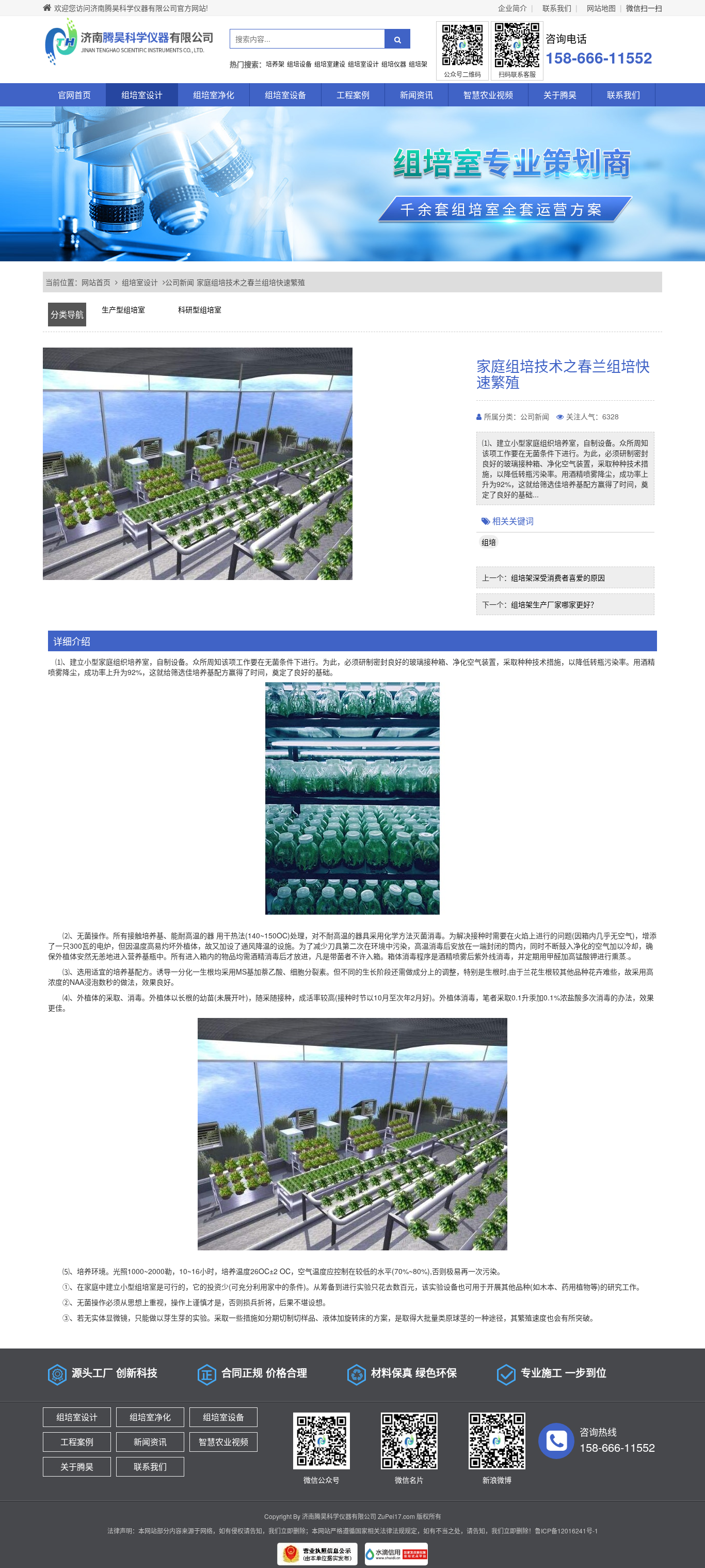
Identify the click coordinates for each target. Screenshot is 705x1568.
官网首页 (74, 95)
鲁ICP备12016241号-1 (566, 1530)
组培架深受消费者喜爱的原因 (558, 577)
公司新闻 (179, 282)
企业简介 (512, 8)
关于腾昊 (559, 95)
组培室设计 (142, 95)
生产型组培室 (123, 309)
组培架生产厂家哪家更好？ (554, 604)
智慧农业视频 (488, 95)
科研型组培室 (199, 309)
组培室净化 (213, 95)
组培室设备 (285, 95)
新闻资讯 (416, 95)
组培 (489, 542)
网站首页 (96, 282)
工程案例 (353, 95)
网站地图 (601, 8)
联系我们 (556, 8)
